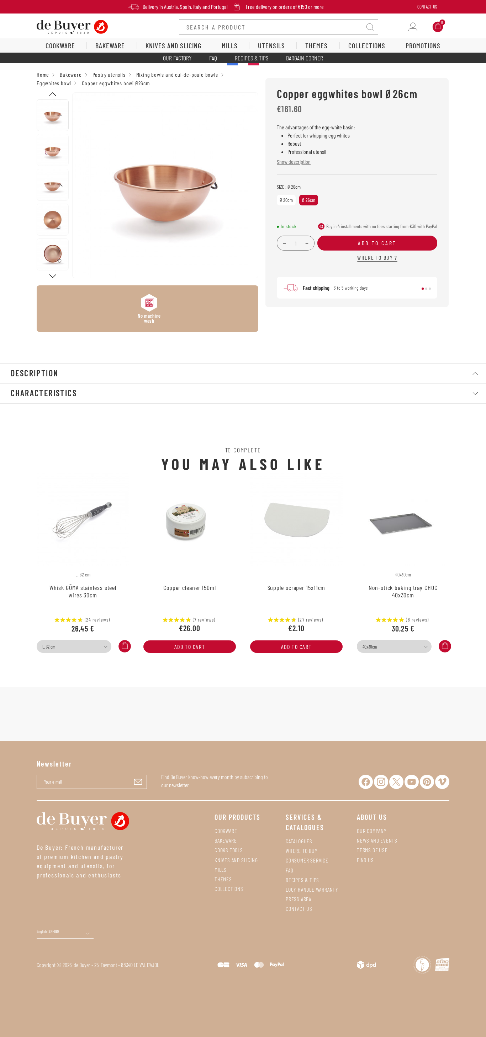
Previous (52, 94)
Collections (229, 888)
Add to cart (189, 646)
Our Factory (177, 58)
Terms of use (372, 850)
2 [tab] (426, 289)
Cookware (226, 830)
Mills (221, 869)
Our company (372, 830)
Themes (223, 879)
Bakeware (226, 840)
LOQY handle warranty (312, 889)
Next (52, 276)
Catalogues (299, 841)
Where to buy (302, 850)
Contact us (299, 908)
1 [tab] (423, 289)
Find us (365, 859)
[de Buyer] (72, 26)
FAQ (213, 58)
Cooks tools (229, 850)
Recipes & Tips (251, 58)
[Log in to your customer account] (413, 27)
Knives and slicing (236, 859)
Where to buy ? (377, 257)
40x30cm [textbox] (370, 647)
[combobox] (74, 646)
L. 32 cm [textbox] (48, 647)
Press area (298, 899)
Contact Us (427, 7)
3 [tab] (430, 289)
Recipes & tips (302, 879)
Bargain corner (304, 58)
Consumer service (307, 860)
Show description (294, 161)
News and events (377, 840)
